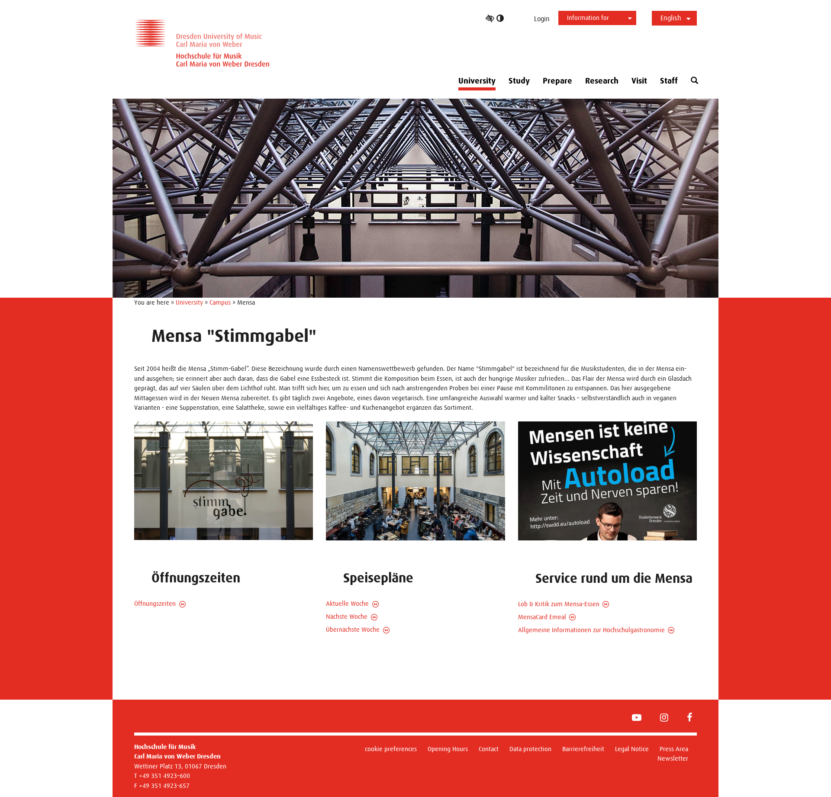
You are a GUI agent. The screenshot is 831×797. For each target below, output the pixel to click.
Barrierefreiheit (583, 748)
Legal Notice (632, 748)
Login (542, 19)
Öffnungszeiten (155, 603)
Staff (669, 81)
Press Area (674, 748)
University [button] (477, 81)
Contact (489, 748)
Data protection (530, 748)
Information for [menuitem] (588, 17)
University (189, 302)
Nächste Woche (346, 616)
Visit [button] (639, 81)
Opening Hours (448, 748)
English (670, 18)
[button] (694, 80)
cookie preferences (391, 748)
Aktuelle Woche (347, 603)
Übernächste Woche (353, 629)
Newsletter (672, 758)
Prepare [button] (557, 81)
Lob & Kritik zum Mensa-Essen (558, 603)
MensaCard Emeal (542, 616)
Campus (220, 302)
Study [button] (519, 81)
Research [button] (601, 81)
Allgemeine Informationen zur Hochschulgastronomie (591, 629)
